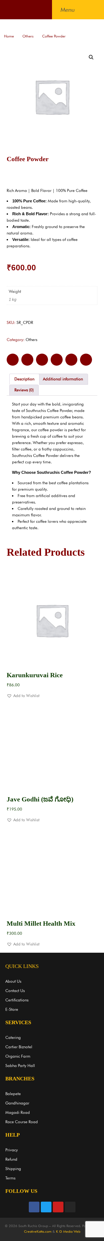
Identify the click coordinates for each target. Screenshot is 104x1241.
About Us (13, 981)
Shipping (13, 1168)
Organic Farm (17, 1056)
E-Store (11, 1009)
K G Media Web (68, 1231)
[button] (67, 9)
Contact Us (15, 990)
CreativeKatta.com (37, 1231)
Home (9, 36)
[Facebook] (34, 1207)
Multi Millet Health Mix (41, 923)
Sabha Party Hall (20, 1065)
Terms (10, 1178)
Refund (11, 1159)
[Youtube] (58, 1207)
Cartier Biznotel (18, 1047)
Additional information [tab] (63, 379)
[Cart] (91, 10)
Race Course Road (21, 1121)
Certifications (17, 1000)
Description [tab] (24, 379)
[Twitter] (46, 1207)
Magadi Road (17, 1112)
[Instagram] (70, 1207)
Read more (52, 656)
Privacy (11, 1150)
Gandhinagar (17, 1103)
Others (28, 36)
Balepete (13, 1093)
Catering (13, 1037)
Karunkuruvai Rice (35, 675)
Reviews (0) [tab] (24, 390)
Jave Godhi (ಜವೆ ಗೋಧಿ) (40, 799)
